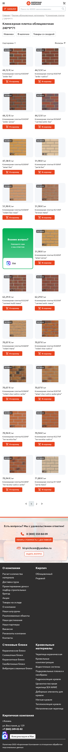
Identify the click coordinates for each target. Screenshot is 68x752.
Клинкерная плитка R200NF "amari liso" (15, 165)
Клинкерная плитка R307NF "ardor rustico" (48, 75)
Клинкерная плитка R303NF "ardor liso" (15, 75)
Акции (5, 597)
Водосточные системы (48, 666)
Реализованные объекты (16, 615)
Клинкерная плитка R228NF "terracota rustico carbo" (15, 483)
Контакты (7, 637)
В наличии (23, 34)
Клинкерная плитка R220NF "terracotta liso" (15, 438)
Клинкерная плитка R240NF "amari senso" (48, 256)
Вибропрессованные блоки (17, 668)
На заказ (8, 50)
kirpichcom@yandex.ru (36, 548)
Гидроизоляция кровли (48, 679)
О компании (9, 606)
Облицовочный (44, 573)
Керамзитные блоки (13, 659)
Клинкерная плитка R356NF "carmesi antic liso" (48, 120)
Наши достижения (12, 620)
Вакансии (7, 628)
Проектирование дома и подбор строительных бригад (15, 590)
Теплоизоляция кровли (48, 703)
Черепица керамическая (49, 654)
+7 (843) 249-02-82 (12, 728)
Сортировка (8, 43)
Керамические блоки (13, 650)
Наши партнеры (11, 624)
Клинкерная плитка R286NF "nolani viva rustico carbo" (15, 392)
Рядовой (40, 578)
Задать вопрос (34, 553)
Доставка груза (10, 581)
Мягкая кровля (44, 699)
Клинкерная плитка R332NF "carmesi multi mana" (15, 302)
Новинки (9, 34)
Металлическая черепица (49, 708)
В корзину (14, 81)
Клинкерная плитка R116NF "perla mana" (48, 483)
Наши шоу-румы (11, 611)
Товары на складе (12, 602)
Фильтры (59, 43)
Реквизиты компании (14, 633)
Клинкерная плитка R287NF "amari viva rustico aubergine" (48, 392)
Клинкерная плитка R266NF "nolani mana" (15, 347)
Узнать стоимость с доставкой (34, 539)
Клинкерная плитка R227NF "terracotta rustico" (48, 438)
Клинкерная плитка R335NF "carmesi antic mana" (48, 302)
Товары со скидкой (43, 34)
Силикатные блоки (12, 654)
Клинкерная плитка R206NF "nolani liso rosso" (15, 211)
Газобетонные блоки (13, 663)
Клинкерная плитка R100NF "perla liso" (48, 165)
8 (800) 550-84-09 (37, 534)
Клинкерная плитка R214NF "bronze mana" (48, 211)
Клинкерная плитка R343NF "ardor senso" (15, 120)
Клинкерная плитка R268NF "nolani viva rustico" (48, 347)
